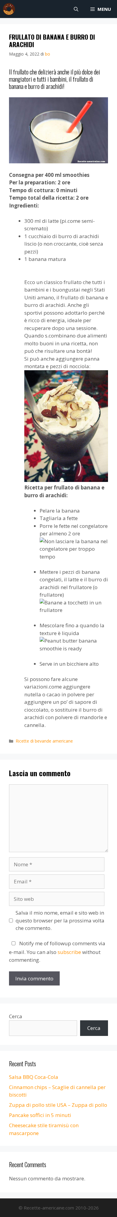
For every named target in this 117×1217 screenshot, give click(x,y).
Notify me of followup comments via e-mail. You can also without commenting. (57, 951)
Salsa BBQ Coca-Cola (33, 1076)
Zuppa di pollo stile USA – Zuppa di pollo (58, 1104)
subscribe (69, 952)
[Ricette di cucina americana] (9, 9)
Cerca (15, 1016)
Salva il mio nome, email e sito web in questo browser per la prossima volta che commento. (60, 920)
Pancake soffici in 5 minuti (40, 1115)
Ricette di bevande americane (44, 741)
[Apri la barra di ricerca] (76, 9)
